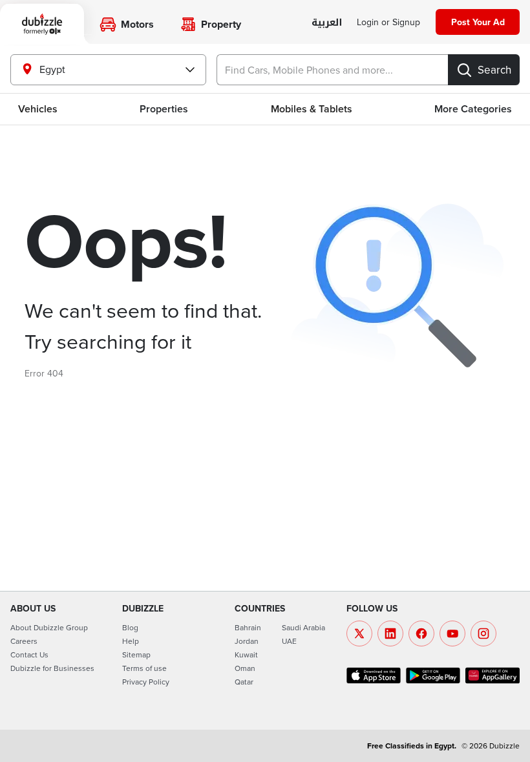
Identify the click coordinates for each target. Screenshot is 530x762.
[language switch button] (326, 23)
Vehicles (38, 108)
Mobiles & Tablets (311, 108)
